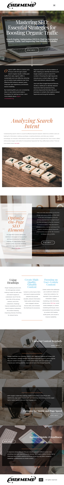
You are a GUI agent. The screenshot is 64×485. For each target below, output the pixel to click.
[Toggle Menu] (41, 479)
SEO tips (53, 303)
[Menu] (54, 5)
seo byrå (17, 143)
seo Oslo (17, 248)
